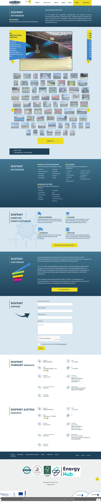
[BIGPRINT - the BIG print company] (15, 3)
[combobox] (68, 10)
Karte (45, 370)
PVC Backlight (68, 177)
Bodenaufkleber (55, 190)
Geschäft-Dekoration (56, 196)
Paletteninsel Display (56, 173)
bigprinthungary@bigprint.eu (77, 378)
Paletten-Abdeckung (42, 195)
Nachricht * (40, 321)
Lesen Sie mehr (71, 499)
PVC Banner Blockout (70, 175)
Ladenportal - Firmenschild (85, 171)
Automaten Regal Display (43, 171)
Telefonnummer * (42, 314)
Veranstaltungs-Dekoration (85, 179)
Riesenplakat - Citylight (85, 173)
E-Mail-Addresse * (42, 307)
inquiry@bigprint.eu (75, 381)
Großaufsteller (55, 171)
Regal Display (40, 169)
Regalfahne (40, 197)
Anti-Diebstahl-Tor (41, 192)
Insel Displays (54, 169)
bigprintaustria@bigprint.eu (77, 426)
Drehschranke (40, 190)
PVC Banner (68, 173)
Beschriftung (54, 201)
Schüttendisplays (41, 177)
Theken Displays (41, 173)
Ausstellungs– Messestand (57, 198)
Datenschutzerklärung (62, 344)
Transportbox (54, 175)
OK (98, 500)
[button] (38, 3)
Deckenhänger (41, 199)
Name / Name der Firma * (44, 301)
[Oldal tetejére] (97, 479)
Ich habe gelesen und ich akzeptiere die (53, 344)
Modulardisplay (41, 175)
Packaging (54, 177)
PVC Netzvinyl (68, 171)
